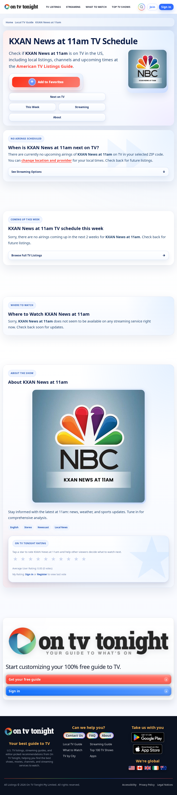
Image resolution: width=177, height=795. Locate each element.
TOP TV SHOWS (121, 6)
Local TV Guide (24, 22)
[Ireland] (155, 768)
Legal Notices (165, 784)
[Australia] (163, 768)
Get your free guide (25, 679)
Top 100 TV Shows (101, 750)
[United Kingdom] (148, 768)
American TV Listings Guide (44, 66)
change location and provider (46, 160)
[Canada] (140, 768)
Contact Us (74, 735)
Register (42, 574)
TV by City (69, 756)
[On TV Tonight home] (88, 641)
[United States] (132, 768)
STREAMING (73, 6)
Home (9, 22)
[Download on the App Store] (147, 749)
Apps (93, 756)
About (106, 735)
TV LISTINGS (53, 6)
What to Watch (72, 750)
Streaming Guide (101, 744)
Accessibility (129, 784)
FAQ (92, 735)
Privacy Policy (147, 784)
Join (152, 7)
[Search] (141, 6)
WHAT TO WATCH (96, 6)
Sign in (166, 7)
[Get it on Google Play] (147, 737)
